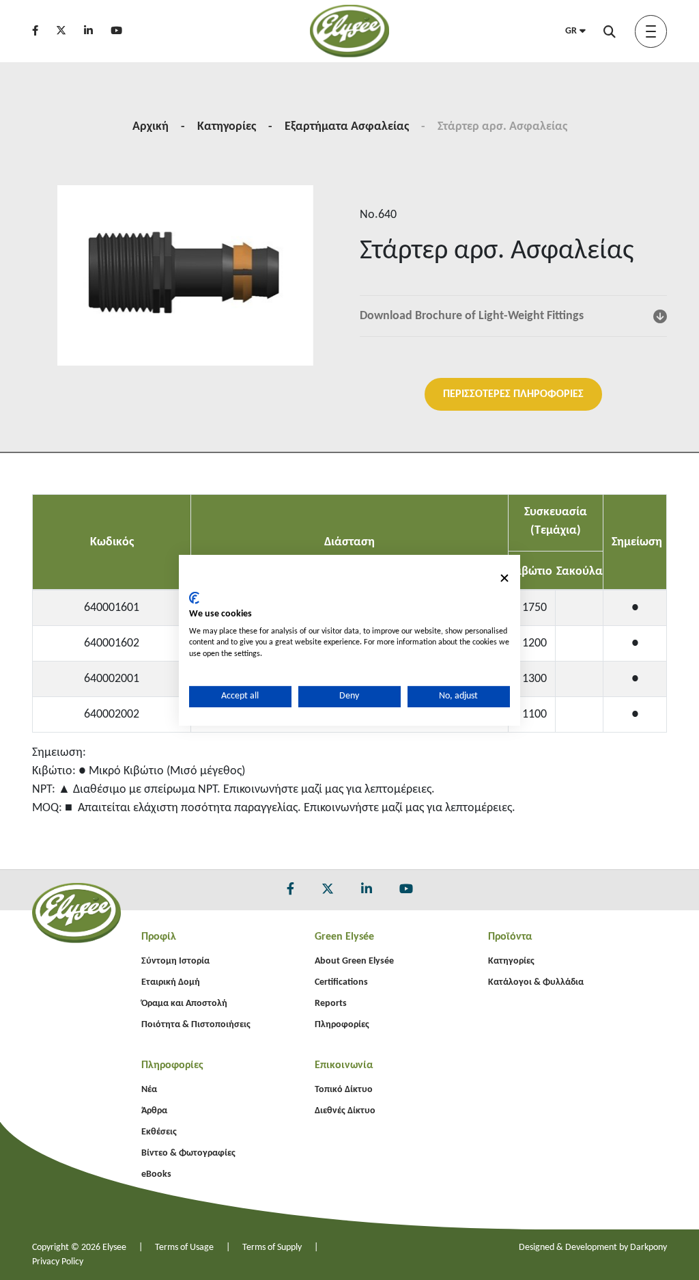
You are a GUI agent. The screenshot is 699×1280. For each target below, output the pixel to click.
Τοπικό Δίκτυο (344, 1090)
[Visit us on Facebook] (42, 32)
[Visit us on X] (68, 32)
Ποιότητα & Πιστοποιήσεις (196, 1025)
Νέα (149, 1090)
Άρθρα (154, 1111)
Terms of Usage (184, 1247)
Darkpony (648, 1247)
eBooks (156, 1174)
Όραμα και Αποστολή (184, 1003)
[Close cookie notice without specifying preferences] (504, 577)
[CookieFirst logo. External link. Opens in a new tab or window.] (194, 598)
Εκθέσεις (159, 1132)
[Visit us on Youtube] (124, 32)
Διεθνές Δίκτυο (345, 1111)
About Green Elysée (354, 961)
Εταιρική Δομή (170, 982)
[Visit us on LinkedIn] (96, 32)
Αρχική (150, 126)
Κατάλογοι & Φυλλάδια (536, 982)
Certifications (341, 982)
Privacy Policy (57, 1262)
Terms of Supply (272, 1247)
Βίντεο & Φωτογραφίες (188, 1153)
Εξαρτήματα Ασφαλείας (347, 126)
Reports (331, 1003)
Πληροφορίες (342, 1025)
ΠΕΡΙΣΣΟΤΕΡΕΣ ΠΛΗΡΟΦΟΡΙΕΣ (513, 394)
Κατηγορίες (226, 126)
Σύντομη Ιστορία (175, 961)
